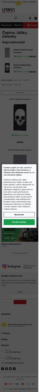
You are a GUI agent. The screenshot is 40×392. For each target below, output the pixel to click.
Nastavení (19, 215)
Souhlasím (19, 222)
